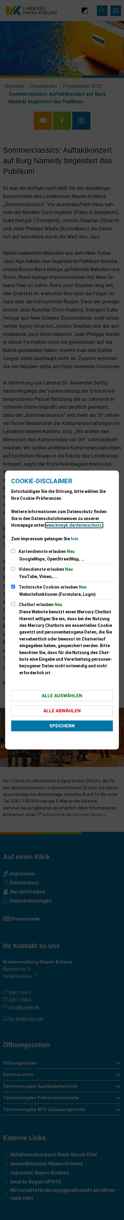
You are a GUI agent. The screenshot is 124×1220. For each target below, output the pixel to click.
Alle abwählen (62, 711)
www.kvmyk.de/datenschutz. (74, 525)
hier (74, 538)
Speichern (62, 726)
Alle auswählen (62, 695)
